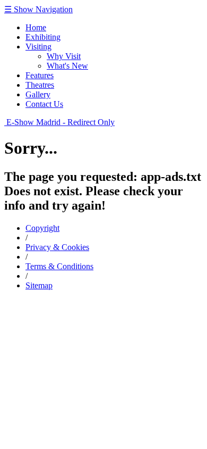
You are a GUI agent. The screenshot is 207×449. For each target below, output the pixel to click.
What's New (67, 65)
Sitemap (39, 285)
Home (35, 27)
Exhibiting (43, 36)
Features (39, 75)
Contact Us (44, 104)
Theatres (39, 84)
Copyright (42, 227)
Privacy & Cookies (57, 247)
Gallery (37, 94)
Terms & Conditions (59, 266)
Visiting (38, 46)
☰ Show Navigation (38, 9)
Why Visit (64, 56)
